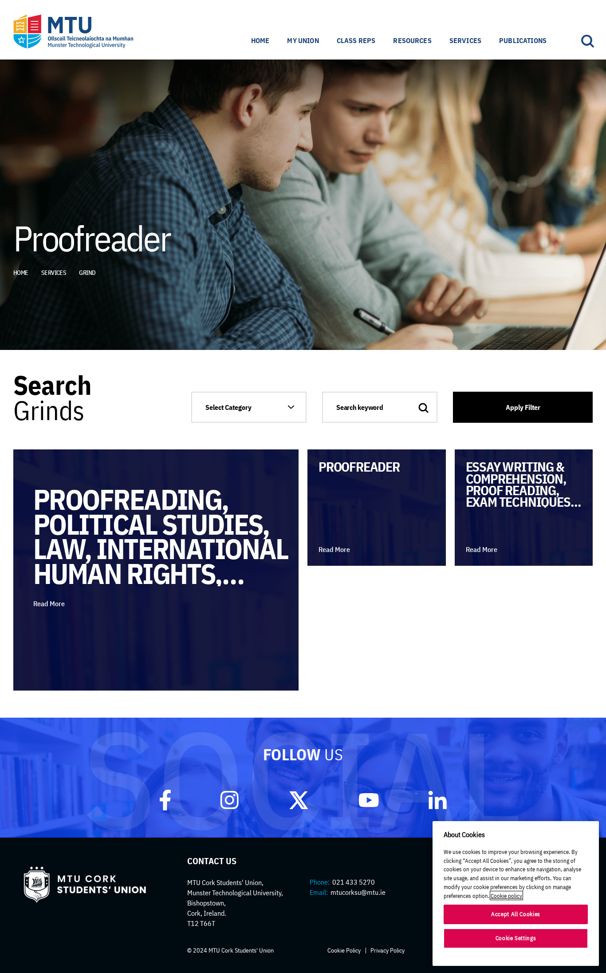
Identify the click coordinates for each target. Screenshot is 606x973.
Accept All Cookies (515, 914)
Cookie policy (506, 895)
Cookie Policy (344, 950)
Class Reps (356, 40)
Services (465, 40)
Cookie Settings (516, 938)
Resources (412, 40)
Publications (523, 40)
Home (260, 40)
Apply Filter (523, 407)
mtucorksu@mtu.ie (358, 892)
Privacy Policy (387, 950)
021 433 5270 (353, 882)
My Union (303, 40)
